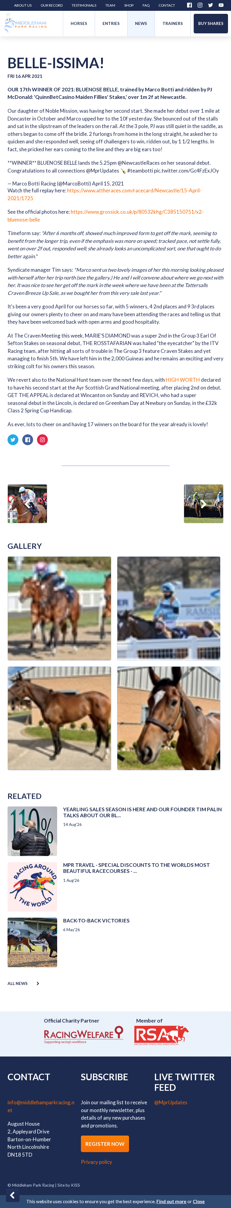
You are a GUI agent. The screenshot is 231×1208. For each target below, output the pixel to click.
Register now (105, 1144)
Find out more (171, 1201)
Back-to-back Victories (96, 920)
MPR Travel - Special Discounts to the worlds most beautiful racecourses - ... (136, 868)
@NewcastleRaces (139, 163)
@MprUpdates (102, 170)
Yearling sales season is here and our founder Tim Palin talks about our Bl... (142, 812)
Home (25, 23)
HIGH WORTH (183, 380)
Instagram (200, 5)
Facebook (189, 5)
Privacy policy (96, 1162)
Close (199, 1201)
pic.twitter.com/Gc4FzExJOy (186, 170)
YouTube (221, 5)
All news (18, 983)
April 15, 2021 (108, 183)
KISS (75, 1185)
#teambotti (140, 170)
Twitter (210, 5)
